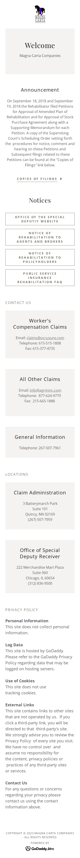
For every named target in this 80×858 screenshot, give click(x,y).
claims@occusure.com (45, 337)
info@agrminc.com (45, 390)
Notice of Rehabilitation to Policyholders (40, 257)
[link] (40, 14)
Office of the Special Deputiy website (40, 219)
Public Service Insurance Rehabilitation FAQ (40, 277)
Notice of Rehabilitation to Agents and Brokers (40, 237)
